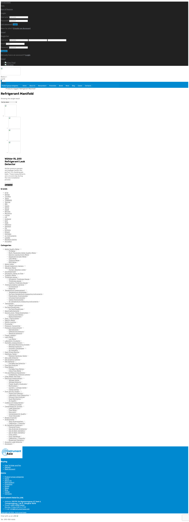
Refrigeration (14, 330)
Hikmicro (8, 225)
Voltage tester (14, 380)
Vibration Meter (10, 268)
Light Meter (9, 337)
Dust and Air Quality (12, 391)
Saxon (7, 206)
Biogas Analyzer (11, 418)
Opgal (7, 210)
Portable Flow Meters (16, 369)
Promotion (52, 86)
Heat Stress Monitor (12, 352)
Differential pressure (16, 331)
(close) (3, 32)
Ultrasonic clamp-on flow (14, 273)
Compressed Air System (13, 406)
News (67, 86)
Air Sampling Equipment (14, 425)
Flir (6, 228)
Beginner (12, 288)
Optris (7, 208)
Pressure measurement (13, 154)
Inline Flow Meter (15, 371)
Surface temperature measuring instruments (25, 294)
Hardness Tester (11, 354)
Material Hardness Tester (18, 356)
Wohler (7, 195)
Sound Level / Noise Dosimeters (16, 313)
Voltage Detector (15, 382)
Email (3, 44)
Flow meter (13, 434)
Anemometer (9, 419)
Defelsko (8, 234)
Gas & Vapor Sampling (17, 431)
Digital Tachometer (16, 305)
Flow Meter (13, 410)
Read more (9, 185)
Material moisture (15, 346)
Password (5, 21)
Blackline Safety (11, 240)
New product (42, 86)
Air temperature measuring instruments (23, 302)
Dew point (12, 412)
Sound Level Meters (16, 315)
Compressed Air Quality (17, 414)
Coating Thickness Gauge (18, 283)
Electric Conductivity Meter (19, 255)
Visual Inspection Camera (14, 266)
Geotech (8, 226)
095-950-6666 (12, 77)
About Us (32, 86)
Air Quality (12, 401)
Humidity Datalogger (16, 348)
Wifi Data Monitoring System (19, 345)
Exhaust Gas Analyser (17, 397)
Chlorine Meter (14, 260)
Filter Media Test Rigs (12, 376)
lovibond (8, 219)
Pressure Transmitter (12, 326)
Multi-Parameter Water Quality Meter (22, 253)
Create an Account (22, 28)
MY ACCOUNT (6, 2)
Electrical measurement (13, 378)
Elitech (7, 232)
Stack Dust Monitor (16, 393)
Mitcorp (7, 211)
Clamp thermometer (16, 300)
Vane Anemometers (16, 421)
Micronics (8, 213)
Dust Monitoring (15, 399)
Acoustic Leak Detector (13, 442)
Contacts (88, 86)
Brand (61, 86)
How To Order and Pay (13, 465)
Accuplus (8, 241)
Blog (73, 86)
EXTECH (8, 230)
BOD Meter (13, 262)
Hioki (6, 223)
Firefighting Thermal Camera (19, 375)
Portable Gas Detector (17, 363)
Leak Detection (14, 408)
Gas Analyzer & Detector (18, 429)
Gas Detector (9, 361)
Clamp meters (14, 390)
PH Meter (12, 251)
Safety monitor (10, 322)
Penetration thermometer (18, 296)
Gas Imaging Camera (12, 360)
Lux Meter (12, 339)
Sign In (3, 9)
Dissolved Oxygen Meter (17, 257)
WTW (6, 193)
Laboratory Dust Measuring (19, 395)
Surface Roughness (12, 307)
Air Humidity (13, 350)
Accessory (8, 444)
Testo (7, 198)
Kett (6, 221)
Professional (13, 287)
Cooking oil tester (15, 405)
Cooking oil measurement (14, 403)
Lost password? (6, 24)
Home (24, 86)
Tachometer (9, 303)
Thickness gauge (11, 277)
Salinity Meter (10, 320)
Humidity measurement (13, 343)
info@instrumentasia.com (20, 509)
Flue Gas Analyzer (11, 365)
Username (5, 17)
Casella (7, 238)
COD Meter (13, 258)
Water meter (9, 264)
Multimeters (13, 386)
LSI (6, 217)
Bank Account (10, 469)
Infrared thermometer (17, 298)
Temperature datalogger (18, 292)
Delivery (8, 467)
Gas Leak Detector (11, 358)
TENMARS (8, 200)
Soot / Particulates (12, 318)
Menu (3, 83)
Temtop (7, 202)
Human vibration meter (17, 270)
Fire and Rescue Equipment (15, 373)
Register (10, 9)
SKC (6, 204)
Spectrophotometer (12, 311)
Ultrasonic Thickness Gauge (19, 279)
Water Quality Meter (12, 249)
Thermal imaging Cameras (14, 285)
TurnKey (8, 196)
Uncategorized (10, 272)
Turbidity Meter (10, 275)
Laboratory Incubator (12, 341)
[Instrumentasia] (10, 75)
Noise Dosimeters (15, 317)
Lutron (7, 215)
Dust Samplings (14, 436)
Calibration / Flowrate (17, 423)
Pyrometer (9, 324)
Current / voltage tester (18, 388)
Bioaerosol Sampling (16, 440)
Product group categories (10, 86)
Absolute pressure (15, 333)
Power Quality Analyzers (18, 384)
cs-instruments (10, 236)
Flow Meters (9, 367)
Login (27, 55)
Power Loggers (10, 335)
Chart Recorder (14, 416)
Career (80, 86)
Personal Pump (14, 427)
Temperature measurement (15, 290)
